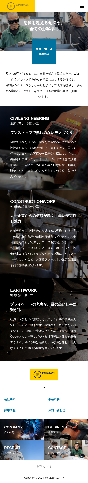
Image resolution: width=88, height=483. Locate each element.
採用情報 (10, 410)
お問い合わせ (56, 410)
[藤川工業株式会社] (17, 6)
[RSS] (44, 388)
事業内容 (54, 399)
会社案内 (10, 399)
